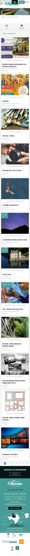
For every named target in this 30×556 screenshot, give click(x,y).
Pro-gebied (20, 528)
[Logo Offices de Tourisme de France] (8, 535)
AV (24, 530)
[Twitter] (20, 490)
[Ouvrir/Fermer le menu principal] (1, 4)
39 (20, 463)
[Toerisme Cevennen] (12, 4)
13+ (13, 463)
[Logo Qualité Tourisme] (14, 535)
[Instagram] (18, 490)
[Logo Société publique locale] (9, 541)
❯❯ (27, 463)
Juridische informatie (10, 530)
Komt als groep (11, 528)
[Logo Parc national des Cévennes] (23, 541)
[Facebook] (16, 490)
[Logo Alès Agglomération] (21, 535)
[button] (25, 2)
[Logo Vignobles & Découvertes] (17, 548)
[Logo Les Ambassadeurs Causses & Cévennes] (12, 548)
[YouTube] (21, 490)
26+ (17, 463)
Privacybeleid (19, 530)
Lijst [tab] (7, 28)
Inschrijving (15, 474)
